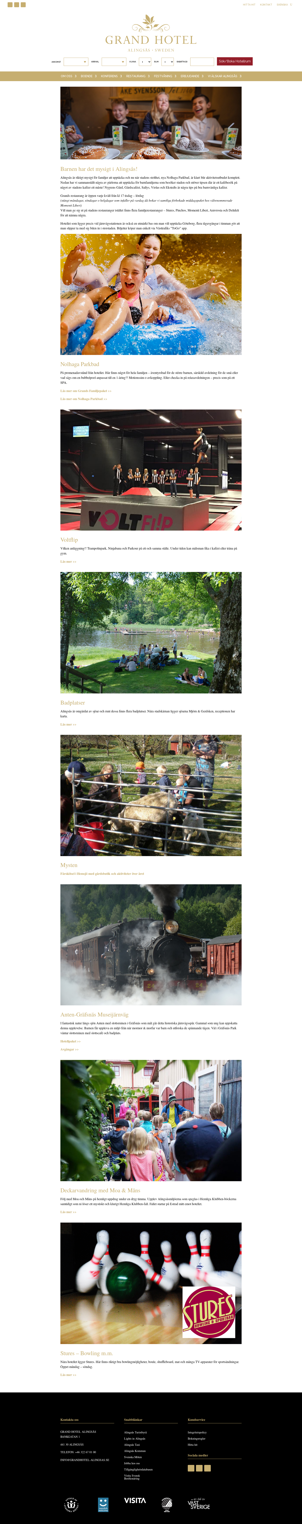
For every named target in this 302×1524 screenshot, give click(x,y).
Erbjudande (190, 76)
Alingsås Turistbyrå (135, 1432)
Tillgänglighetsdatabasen (138, 1469)
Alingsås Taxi (132, 1445)
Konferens (109, 76)
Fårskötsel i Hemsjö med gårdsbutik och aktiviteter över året (102, 873)
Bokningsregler (196, 1438)
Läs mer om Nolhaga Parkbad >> (83, 398)
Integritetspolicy (197, 1432)
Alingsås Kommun (135, 1451)
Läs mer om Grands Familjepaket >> (86, 390)
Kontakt (266, 4)
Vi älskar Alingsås (222, 76)
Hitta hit (249, 4)
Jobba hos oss (132, 1463)
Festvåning (163, 76)
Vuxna (132, 62)
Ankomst (56, 62)
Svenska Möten (133, 1457)
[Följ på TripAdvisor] (23, 4)
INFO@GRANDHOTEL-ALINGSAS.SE (84, 1460)
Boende (86, 76)
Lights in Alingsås (134, 1438)
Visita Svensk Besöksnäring (132, 1477)
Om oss (66, 76)
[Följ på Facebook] (10, 4)
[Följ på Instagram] (16, 4)
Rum (156, 62)
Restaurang (135, 76)
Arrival (95, 62)
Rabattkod (182, 62)
